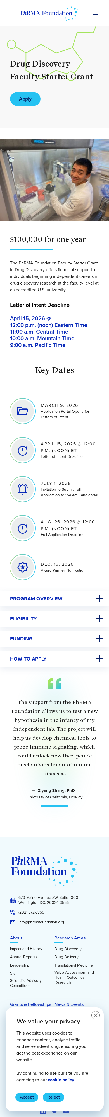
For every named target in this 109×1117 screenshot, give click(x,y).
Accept (27, 1097)
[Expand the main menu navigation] (95, 12)
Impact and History (26, 948)
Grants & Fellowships (30, 1004)
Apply (25, 99)
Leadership (19, 965)
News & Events (69, 1004)
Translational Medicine (73, 965)
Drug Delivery (66, 957)
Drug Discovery (68, 948)
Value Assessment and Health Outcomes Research (74, 977)
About (16, 938)
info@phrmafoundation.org (41, 922)
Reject (53, 1097)
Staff (14, 973)
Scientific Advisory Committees (26, 983)
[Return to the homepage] (49, 13)
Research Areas (70, 938)
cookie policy (61, 1080)
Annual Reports (23, 957)
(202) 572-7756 (31, 912)
